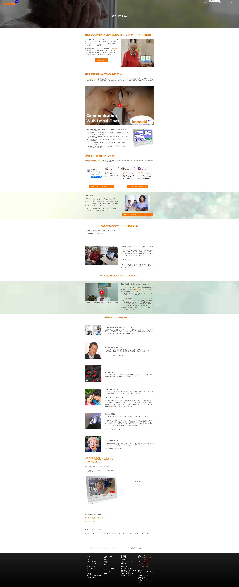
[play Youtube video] (119, 105)
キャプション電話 (91, 566)
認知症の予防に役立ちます (128, 573)
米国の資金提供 (91, 577)
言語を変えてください (136, 548)
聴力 (105, 558)
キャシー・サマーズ (113, 168)
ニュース (123, 558)
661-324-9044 (144, 559)
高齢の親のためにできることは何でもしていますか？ (100, 231)
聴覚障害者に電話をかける (128, 570)
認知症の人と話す (90, 521)
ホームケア (107, 572)
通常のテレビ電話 (91, 561)
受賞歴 (123, 559)
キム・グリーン (145, 168)
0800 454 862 (144, 565)
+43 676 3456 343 (145, 563)
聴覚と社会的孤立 (126, 572)
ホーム (88, 556)
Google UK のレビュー (144, 577)
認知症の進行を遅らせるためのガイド (95, 518)
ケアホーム (107, 573)
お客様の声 (90, 570)
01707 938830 (144, 561)
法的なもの (124, 563)
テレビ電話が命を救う (127, 568)
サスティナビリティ (126, 561)
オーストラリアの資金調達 (94, 575)
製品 (88, 559)
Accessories (90, 568)
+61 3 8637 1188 (143, 566)
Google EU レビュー (143, 579)
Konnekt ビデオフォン (91, 79)
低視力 (105, 559)
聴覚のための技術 (126, 575)
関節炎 (105, 561)
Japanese (213, 0)
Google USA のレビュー (144, 575)
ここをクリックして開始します (95, 233)
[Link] (10, 3)
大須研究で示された (137, 289)
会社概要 (123, 556)
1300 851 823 (147, 558)
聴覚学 (105, 570)
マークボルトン (128, 168)
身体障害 (106, 563)
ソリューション (108, 556)
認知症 (105, 565)
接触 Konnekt (142, 556)
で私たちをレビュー (95, 176)
